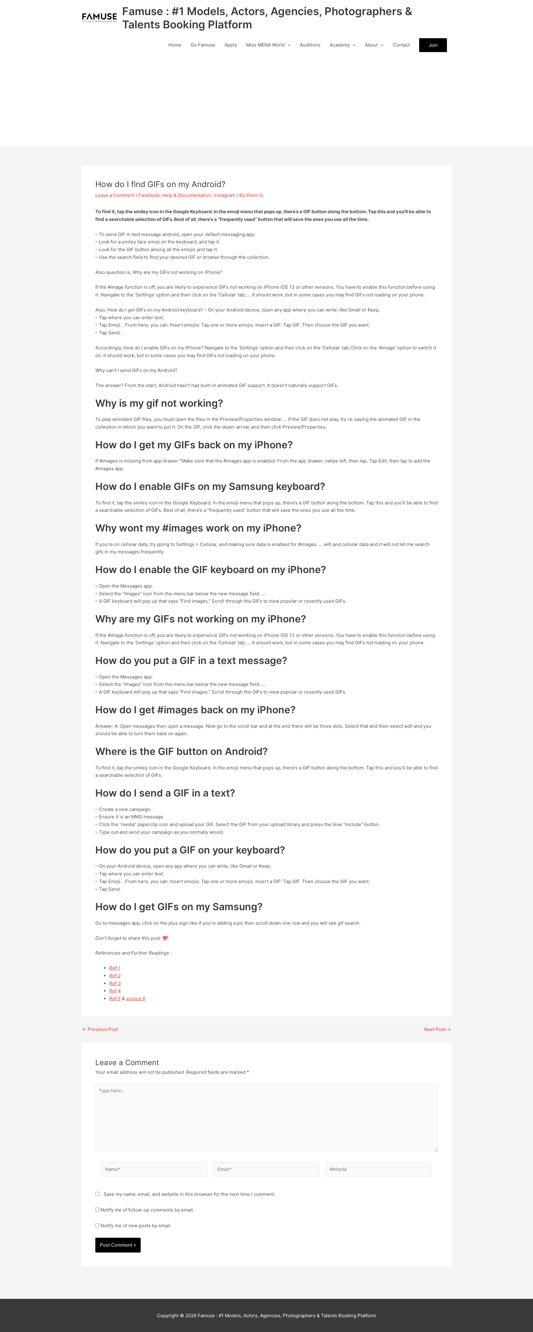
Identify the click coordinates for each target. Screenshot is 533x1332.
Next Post (437, 1029)
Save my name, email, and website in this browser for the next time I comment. (189, 1194)
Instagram (224, 195)
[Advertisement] (266, 100)
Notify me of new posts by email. (136, 1225)
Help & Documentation (186, 195)
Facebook (149, 195)
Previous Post (100, 1029)
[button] (288, 45)
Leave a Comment (114, 195)
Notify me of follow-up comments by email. (147, 1210)
